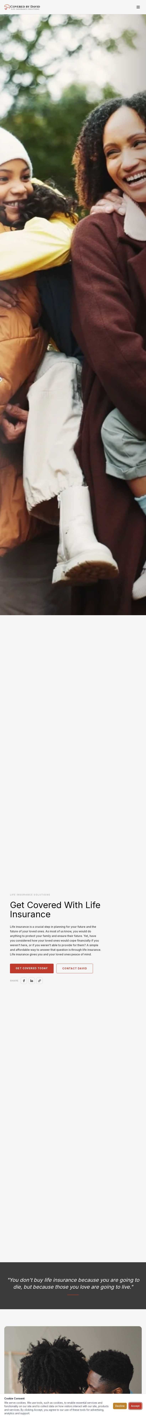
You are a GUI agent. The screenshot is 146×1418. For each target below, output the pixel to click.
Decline (120, 1405)
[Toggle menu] (138, 7)
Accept (135, 1405)
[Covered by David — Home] (22, 7)
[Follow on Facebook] (24, 981)
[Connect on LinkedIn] (31, 981)
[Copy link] (39, 981)
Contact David (74, 968)
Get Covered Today (32, 968)
